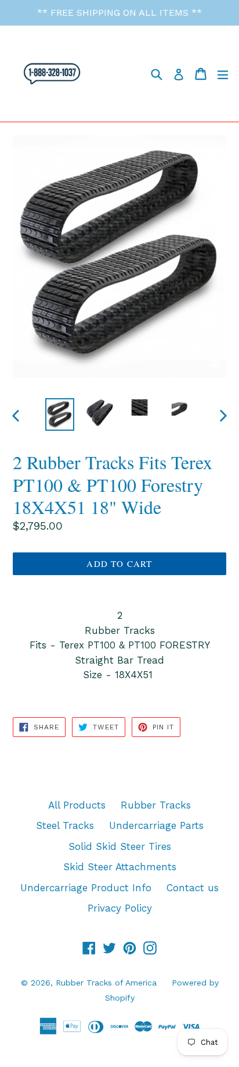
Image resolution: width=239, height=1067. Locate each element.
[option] (59, 414)
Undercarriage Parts (156, 825)
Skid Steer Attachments (119, 867)
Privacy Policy (120, 908)
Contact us (192, 888)
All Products (77, 805)
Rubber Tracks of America (106, 982)
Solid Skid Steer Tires (119, 846)
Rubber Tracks (156, 805)
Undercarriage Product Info (85, 888)
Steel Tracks (65, 825)
